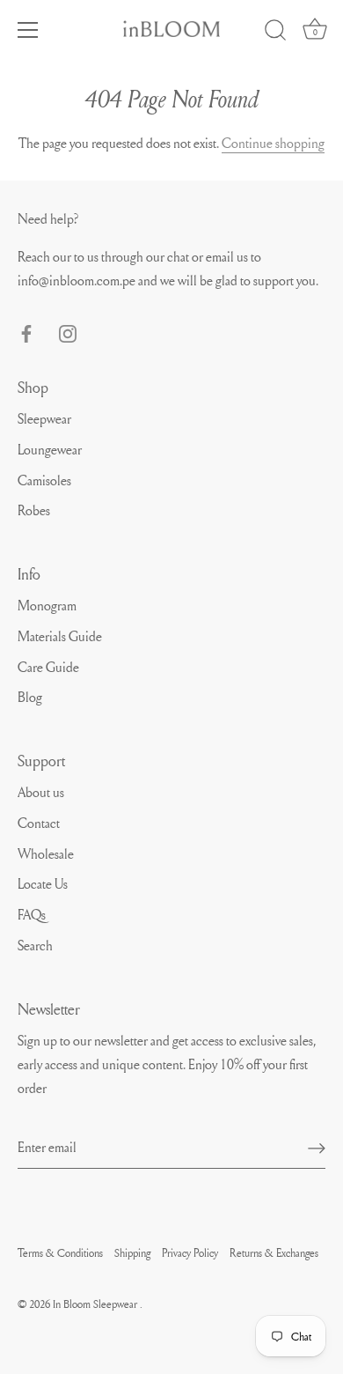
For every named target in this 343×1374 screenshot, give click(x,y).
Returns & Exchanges (274, 1252)
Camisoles (44, 480)
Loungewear (50, 449)
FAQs (32, 914)
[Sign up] (316, 1146)
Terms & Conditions (60, 1252)
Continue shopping (273, 142)
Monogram (47, 605)
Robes (34, 510)
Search (35, 945)
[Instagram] (68, 330)
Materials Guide (60, 636)
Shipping (132, 1252)
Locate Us (43, 883)
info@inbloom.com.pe (78, 280)
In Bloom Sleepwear (96, 1303)
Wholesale (46, 853)
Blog (30, 696)
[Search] (275, 32)
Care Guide (48, 666)
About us (41, 792)
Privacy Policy (190, 1252)
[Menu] (28, 30)
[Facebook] (26, 330)
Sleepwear (44, 418)
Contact (39, 822)
